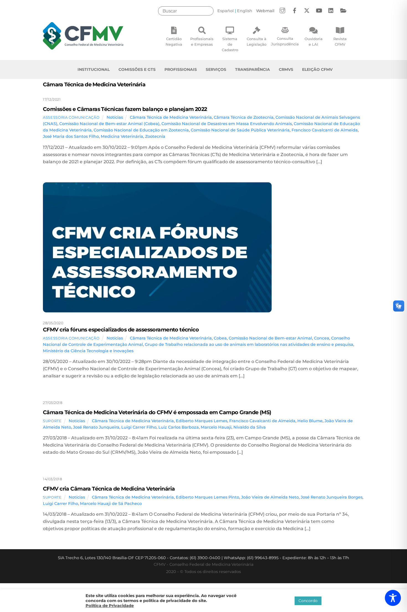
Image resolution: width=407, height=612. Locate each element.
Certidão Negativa (174, 41)
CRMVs (286, 69)
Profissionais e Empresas (201, 41)
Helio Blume (310, 420)
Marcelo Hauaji (216, 427)
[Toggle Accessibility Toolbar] (392, 597)
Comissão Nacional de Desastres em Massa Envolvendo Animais (226, 123)
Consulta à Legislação (256, 41)
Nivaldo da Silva (249, 427)
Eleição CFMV (317, 69)
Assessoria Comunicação (71, 117)
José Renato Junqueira (96, 427)
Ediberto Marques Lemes (201, 420)
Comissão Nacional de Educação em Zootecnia (141, 130)
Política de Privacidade (110, 605)
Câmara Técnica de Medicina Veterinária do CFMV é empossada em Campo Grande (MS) (157, 412)
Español (225, 10)
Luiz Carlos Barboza (178, 427)
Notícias (115, 117)
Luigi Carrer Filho (138, 427)
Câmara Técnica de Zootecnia (244, 117)
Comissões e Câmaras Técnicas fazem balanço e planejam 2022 (125, 109)
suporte (52, 421)
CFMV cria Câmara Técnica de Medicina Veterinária (109, 488)
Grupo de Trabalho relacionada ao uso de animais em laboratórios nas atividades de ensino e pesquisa (249, 344)
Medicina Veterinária (122, 136)
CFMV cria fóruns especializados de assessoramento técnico (121, 329)
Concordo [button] (308, 600)
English (244, 10)
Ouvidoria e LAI (314, 41)
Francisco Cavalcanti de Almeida (325, 130)
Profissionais (180, 69)
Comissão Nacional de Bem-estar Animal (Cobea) (109, 123)
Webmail (265, 10)
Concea (321, 338)
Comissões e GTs (137, 69)
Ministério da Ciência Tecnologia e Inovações (88, 350)
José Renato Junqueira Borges (331, 497)
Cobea (220, 338)
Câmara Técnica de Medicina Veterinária (171, 117)
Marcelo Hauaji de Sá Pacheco (111, 503)
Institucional (94, 69)
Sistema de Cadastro (230, 44)
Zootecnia (155, 136)
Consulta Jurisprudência (285, 41)
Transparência (252, 69)
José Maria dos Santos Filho (71, 136)
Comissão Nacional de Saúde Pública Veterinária (240, 130)
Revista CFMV (340, 41)
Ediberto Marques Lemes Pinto (207, 497)
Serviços (216, 69)
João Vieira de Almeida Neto (270, 497)
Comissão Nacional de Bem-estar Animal (270, 338)
